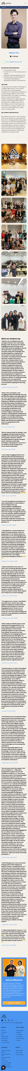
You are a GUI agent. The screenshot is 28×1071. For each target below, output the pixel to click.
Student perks (4, 1036)
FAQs (2, 1034)
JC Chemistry (19, 1034)
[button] (25, 3)
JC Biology (18, 1032)
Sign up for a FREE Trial (14, 1003)
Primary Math (19, 1052)
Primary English (19, 1050)
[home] (8, 3)
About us (3, 1030)
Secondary (4, 1047)
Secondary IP (4, 1061)
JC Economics (19, 1036)
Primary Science (19, 1054)
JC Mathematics (20, 1030)
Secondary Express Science (6, 1058)
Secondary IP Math (5, 1065)
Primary (18, 1047)
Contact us (4, 1032)
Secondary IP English (6, 1063)
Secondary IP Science (6, 1067)
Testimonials (4, 1040)
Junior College (20, 1027)
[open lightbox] (14, 156)
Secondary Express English (6, 1051)
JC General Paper (20, 1038)
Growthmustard (19, 1022)
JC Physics (18, 1040)
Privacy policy (4, 1038)
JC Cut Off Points (5, 1042)
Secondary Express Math (6, 1054)
